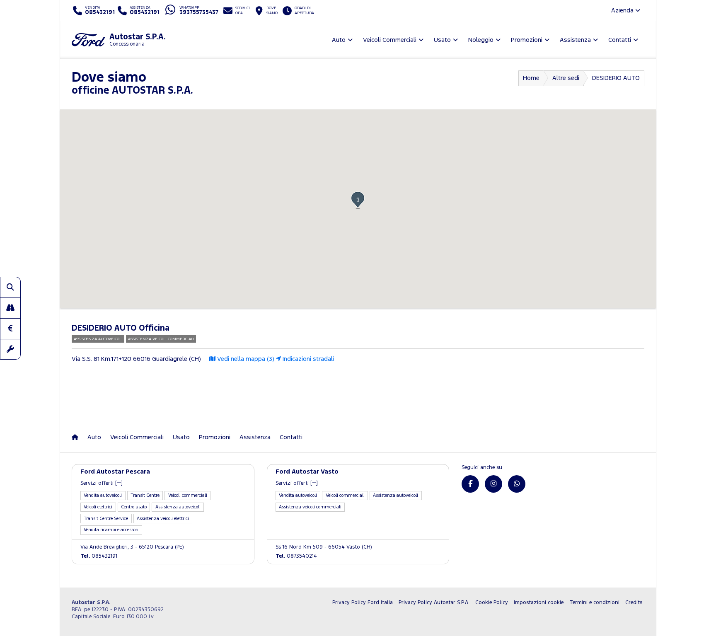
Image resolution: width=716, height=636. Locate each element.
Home (531, 78)
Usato (181, 437)
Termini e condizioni (594, 602)
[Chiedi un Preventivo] (10, 328)
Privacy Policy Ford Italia (362, 602)
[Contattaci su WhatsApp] (516, 484)
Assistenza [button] (575, 40)
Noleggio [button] (480, 40)
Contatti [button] (619, 40)
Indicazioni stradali (307, 359)
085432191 (98, 556)
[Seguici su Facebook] (470, 484)
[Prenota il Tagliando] (10, 349)
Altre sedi (565, 78)
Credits (633, 602)
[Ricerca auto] (10, 287)
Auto (94, 437)
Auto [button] (339, 40)
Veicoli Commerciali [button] (389, 40)
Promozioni (214, 437)
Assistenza (255, 437)
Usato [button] (442, 40)
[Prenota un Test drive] (10, 307)
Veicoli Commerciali (137, 437)
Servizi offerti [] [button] (101, 483)
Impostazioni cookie (539, 602)
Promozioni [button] (526, 40)
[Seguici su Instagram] (493, 484)
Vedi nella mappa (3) (244, 359)
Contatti (291, 437)
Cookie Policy (491, 602)
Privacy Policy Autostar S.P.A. (434, 602)
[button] (358, 200)
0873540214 (296, 556)
